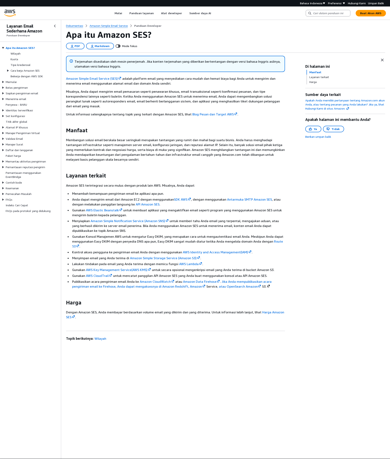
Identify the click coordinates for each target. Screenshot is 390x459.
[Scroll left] (111, 13)
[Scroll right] (214, 13)
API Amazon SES (147, 204)
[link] (147, 26)
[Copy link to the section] (62, 130)
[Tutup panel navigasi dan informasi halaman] (382, 60)
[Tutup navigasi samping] (55, 26)
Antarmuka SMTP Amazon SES (249, 199)
